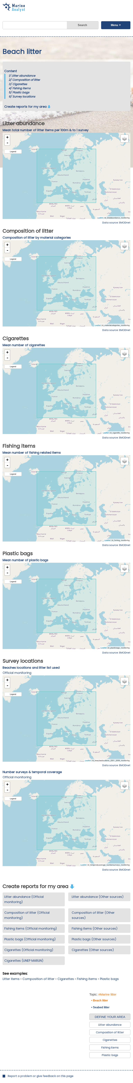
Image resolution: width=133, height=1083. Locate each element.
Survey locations (23, 97)
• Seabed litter (100, 1007)
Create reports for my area (25, 106)
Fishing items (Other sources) (95, 928)
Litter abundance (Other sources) (98, 897)
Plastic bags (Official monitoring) (30, 939)
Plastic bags (20, 92)
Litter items (11, 979)
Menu (114, 25)
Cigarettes (19, 84)
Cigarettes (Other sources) (93, 950)
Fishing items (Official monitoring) (30, 928)
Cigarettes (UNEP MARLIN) (23, 960)
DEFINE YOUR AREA (110, 1017)
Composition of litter (26, 80)
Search (82, 25)
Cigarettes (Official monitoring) (28, 950)
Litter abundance (23, 76)
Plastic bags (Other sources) (94, 939)
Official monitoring (17, 673)
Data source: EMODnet (116, 222)
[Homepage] (15, 10)
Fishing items (21, 88)
